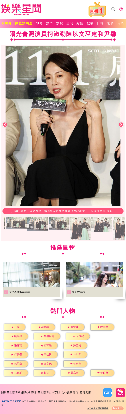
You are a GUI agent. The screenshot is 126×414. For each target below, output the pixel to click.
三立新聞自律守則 (49, 392)
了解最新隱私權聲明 (98, 408)
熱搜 (59, 23)
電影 (110, 23)
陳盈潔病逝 (24, 23)
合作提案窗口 (70, 392)
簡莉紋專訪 (78, 292)
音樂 (120, 23)
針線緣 (7, 23)
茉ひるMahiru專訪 (19, 292)
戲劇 (90, 23)
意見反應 (85, 392)
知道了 (118, 408)
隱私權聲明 (29, 392)
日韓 (100, 23)
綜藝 (80, 23)
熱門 (49, 23)
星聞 (69, 23)
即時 (39, 23)
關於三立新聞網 (11, 392)
